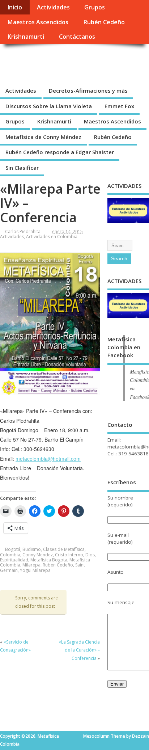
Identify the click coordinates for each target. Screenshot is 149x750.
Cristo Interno (69, 555)
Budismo (31, 549)
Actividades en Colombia (51, 236)
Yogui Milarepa (35, 570)
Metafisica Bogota (48, 560)
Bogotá (12, 549)
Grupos (94, 7)
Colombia (10, 555)
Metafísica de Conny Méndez (43, 136)
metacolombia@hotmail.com (48, 458)
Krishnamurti (25, 37)
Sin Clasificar (22, 167)
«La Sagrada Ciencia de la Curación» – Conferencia (79, 650)
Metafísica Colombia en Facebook (123, 347)
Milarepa (31, 565)
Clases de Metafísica (64, 549)
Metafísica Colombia (60, 60)
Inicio (14, 7)
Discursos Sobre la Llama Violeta (48, 106)
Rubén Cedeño (104, 22)
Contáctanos (77, 37)
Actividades (53, 7)
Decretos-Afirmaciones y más (88, 90)
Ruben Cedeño (58, 565)
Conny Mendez (37, 555)
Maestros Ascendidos (37, 22)
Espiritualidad (14, 560)
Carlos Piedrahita (23, 231)
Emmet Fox (119, 106)
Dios (90, 555)
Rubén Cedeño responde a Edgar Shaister (59, 152)
